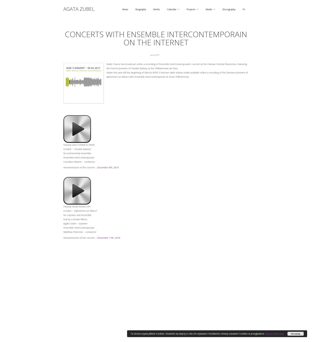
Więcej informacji (274, 333)
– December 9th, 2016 (107, 167)
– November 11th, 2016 (107, 237)
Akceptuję (295, 333)
